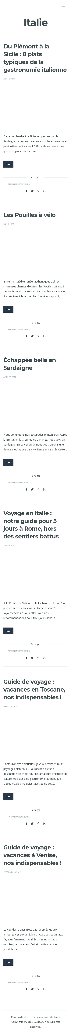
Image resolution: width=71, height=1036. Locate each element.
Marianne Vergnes (20, 184)
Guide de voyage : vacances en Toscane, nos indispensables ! (34, 689)
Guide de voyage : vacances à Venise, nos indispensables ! (32, 855)
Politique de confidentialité (46, 1017)
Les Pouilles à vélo (29, 214)
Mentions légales (19, 1017)
